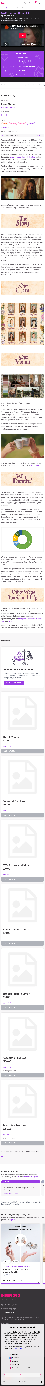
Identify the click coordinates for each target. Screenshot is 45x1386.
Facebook (31, 619)
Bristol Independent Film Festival (22, 157)
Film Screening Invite (16, 929)
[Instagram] (12, 1305)
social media (35, 465)
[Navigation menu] (43, 3)
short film (22, 123)
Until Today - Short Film (16, 13)
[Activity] (35, 3)
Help (18, 1177)
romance (13, 123)
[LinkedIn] (15, 1305)
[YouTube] (9, 1305)
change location (33, 8)
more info (4, 107)
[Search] (25, 3)
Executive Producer (15, 1125)
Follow (22, 71)
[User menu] (39, 2)
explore (12, 1220)
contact (12, 107)
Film (4, 115)
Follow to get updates (10, 1193)
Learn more (19, 1190)
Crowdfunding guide (30, 1177)
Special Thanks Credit (16, 993)
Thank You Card (12, 737)
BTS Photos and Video (17, 865)
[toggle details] (39, 1283)
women (5, 127)
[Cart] (30, 3)
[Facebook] (2, 1305)
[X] (6, 1305)
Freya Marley (8, 16)
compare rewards (13, 683)
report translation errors (17, 1319)
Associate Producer (15, 1057)
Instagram (22, 619)
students (31, 123)
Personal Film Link (14, 801)
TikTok (10, 621)
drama (5, 123)
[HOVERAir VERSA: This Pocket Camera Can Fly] (20, 1243)
